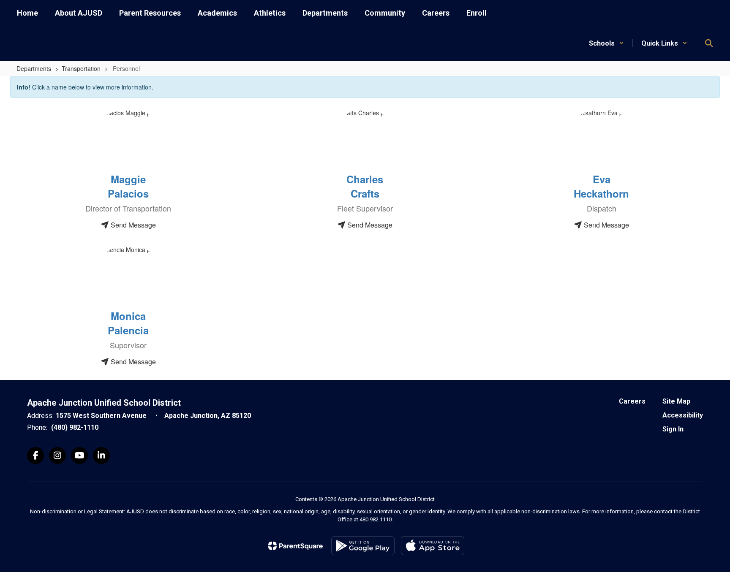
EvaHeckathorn (601, 186)
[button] (606, 43)
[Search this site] (709, 43)
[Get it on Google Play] (363, 545)
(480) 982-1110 (74, 427)
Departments (33, 68)
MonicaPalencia (128, 323)
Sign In (673, 429)
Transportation (81, 68)
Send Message (132, 225)
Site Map (676, 401)
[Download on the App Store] (432, 545)
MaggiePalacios (128, 186)
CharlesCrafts (364, 186)
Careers (632, 401)
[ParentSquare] (295, 545)
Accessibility (682, 415)
